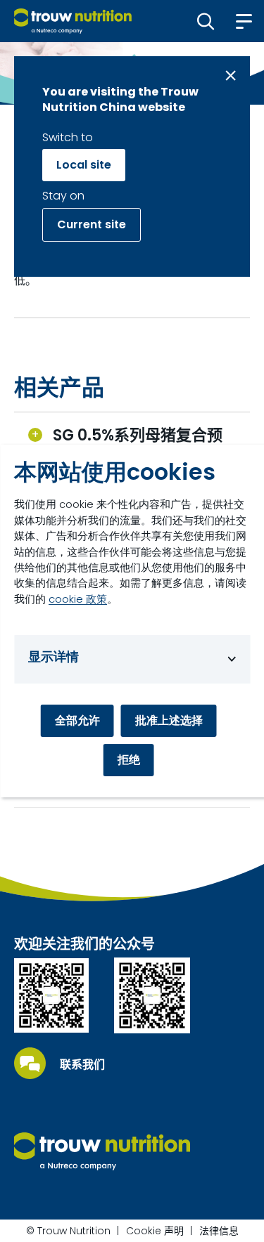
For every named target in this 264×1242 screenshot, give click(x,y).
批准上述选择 (169, 720)
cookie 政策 (78, 598)
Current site (91, 224)
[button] (206, 21)
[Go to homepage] (73, 21)
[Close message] (230, 75)
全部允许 (77, 720)
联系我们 (82, 1065)
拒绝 (129, 760)
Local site (83, 165)
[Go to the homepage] (102, 1151)
